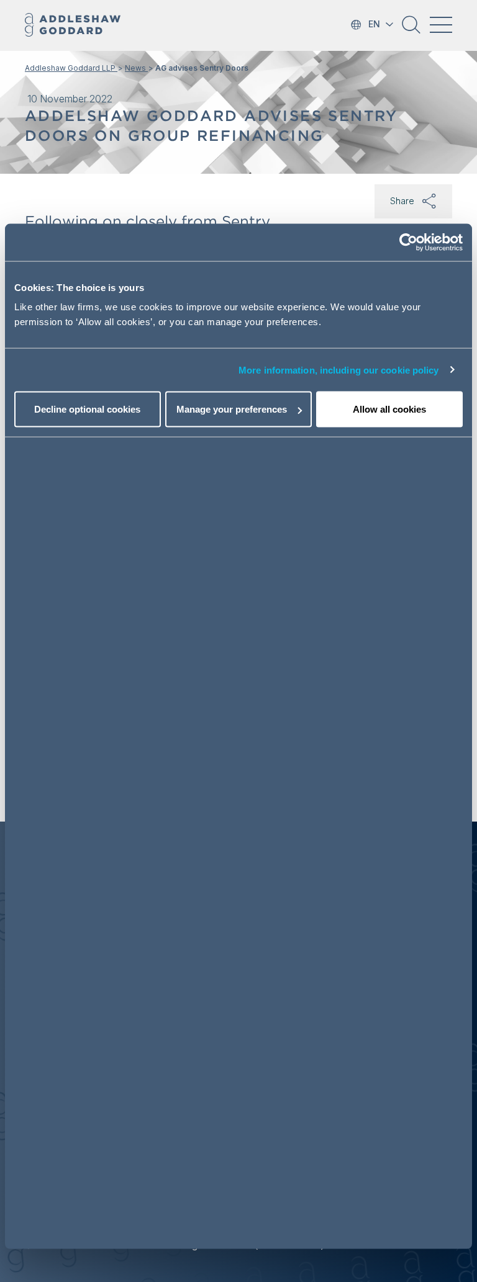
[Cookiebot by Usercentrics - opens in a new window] (408, 242)
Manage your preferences (231, 409)
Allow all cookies (389, 409)
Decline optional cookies (87, 409)
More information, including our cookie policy (338, 369)
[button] (411, 29)
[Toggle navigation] (441, 25)
